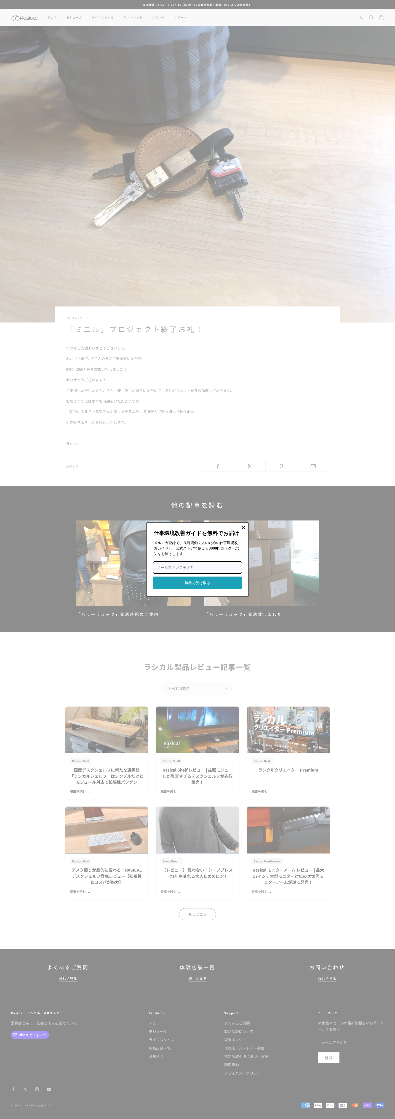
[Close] (243, 527)
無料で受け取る (197, 583)
